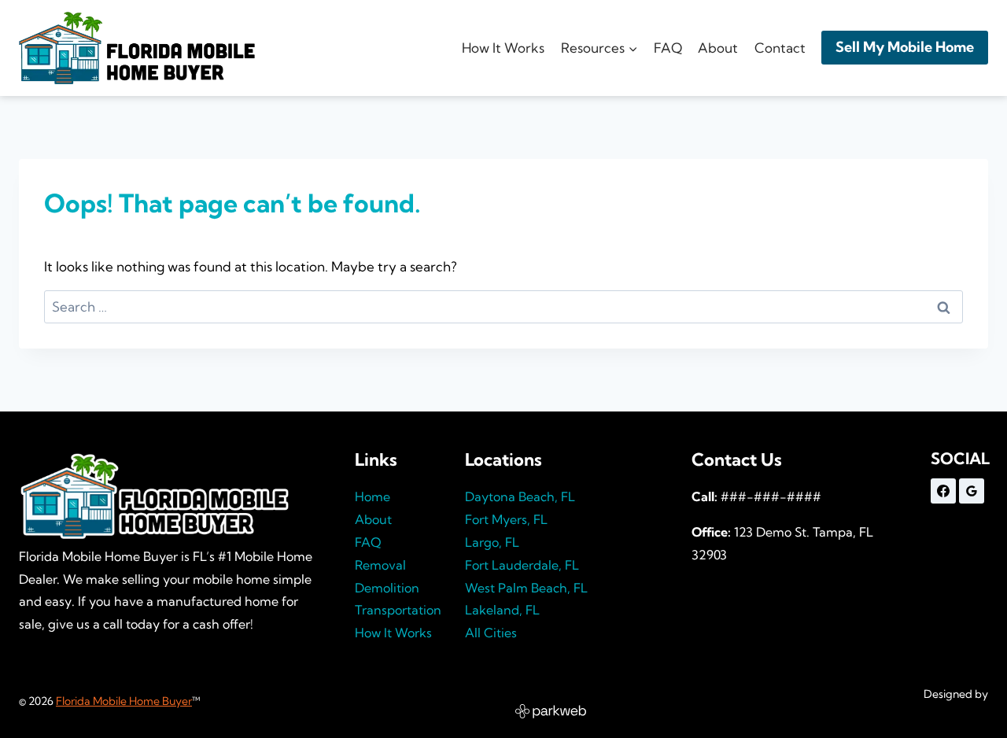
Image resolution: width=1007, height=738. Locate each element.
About (718, 47)
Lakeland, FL (502, 610)
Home (372, 496)
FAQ (668, 47)
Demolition (387, 588)
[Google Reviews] (971, 491)
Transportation (398, 610)
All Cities (491, 632)
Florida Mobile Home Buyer (124, 701)
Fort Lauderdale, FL (522, 565)
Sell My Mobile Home (904, 47)
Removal (380, 565)
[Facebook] (943, 491)
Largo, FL (492, 542)
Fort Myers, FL (506, 519)
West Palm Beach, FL (526, 588)
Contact (780, 47)
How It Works (503, 47)
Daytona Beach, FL (520, 496)
